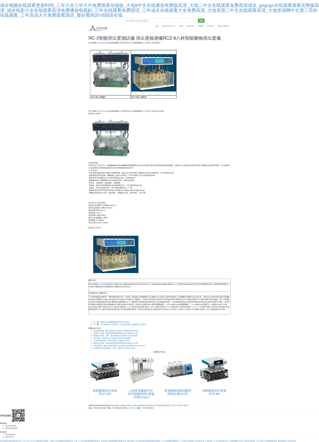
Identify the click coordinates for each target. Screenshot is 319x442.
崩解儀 (167, 405)
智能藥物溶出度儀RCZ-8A (214, 392)
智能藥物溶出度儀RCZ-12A (105, 392)
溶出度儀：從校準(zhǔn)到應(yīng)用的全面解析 (112, 338)
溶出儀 (150, 284)
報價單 (200, 26)
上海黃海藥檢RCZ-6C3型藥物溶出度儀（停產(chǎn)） (141, 393)
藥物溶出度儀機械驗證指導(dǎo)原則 (114, 322)
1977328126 (132, 408)
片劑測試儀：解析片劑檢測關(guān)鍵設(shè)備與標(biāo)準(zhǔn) (119, 345)
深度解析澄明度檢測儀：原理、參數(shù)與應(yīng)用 (114, 348)
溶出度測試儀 (101, 42)
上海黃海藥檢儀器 (138, 405)
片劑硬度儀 (160, 405)
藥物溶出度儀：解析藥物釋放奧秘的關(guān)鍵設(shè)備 (115, 333)
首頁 (157, 26)
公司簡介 (173, 405)
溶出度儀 (144, 42)
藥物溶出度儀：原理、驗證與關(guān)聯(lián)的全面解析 (115, 335)
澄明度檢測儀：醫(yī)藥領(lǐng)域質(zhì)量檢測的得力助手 (116, 330)
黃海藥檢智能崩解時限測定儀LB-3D (177, 392)
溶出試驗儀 (101, 284)
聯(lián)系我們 (223, 26)
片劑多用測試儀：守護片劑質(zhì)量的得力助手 (111, 340)
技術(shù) (190, 26)
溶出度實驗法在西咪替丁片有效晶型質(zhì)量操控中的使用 (123, 324)
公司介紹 (210, 26)
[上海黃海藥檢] (98, 26)
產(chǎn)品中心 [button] (168, 26)
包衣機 (147, 405)
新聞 (181, 26)
